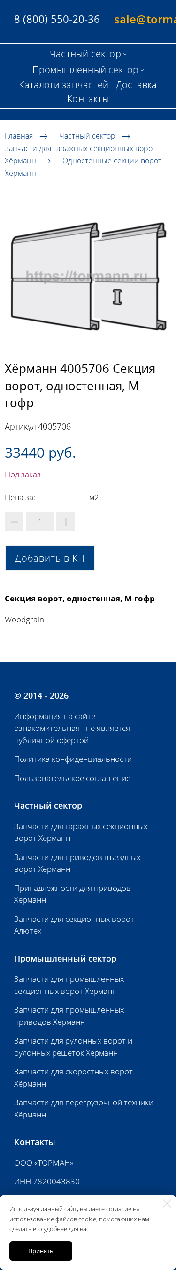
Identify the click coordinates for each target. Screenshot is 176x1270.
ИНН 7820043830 (47, 1181)
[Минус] (14, 521)
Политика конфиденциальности (73, 758)
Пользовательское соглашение (72, 778)
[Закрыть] (167, 1203)
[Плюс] (65, 521)
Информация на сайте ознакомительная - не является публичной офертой (72, 728)
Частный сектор (87, 136)
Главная (19, 136)
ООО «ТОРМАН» (43, 1162)
